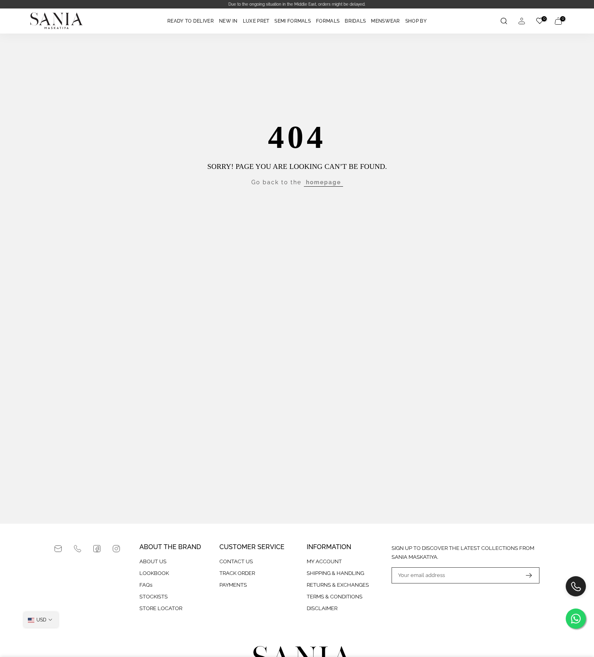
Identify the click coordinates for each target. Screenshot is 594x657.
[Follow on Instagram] (116, 549)
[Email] (58, 549)
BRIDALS (355, 21)
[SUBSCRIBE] (525, 575)
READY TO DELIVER (190, 21)
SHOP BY (416, 21)
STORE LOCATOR (160, 608)
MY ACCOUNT (324, 561)
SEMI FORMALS (292, 21)
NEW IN (228, 21)
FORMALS (327, 21)
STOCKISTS (153, 597)
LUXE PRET (256, 21)
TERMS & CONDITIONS (334, 597)
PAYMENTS (233, 585)
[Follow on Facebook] (97, 549)
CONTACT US (236, 561)
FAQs (145, 585)
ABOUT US (152, 561)
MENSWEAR (385, 21)
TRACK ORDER (237, 573)
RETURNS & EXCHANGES (338, 585)
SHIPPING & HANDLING (335, 573)
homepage (323, 182)
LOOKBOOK (154, 573)
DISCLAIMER (322, 608)
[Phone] (77, 549)
